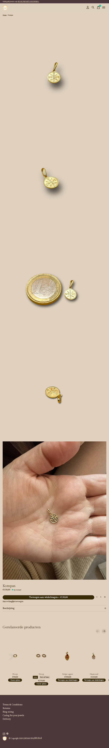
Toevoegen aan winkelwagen (48, 597)
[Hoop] (15, 655)
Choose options (15, 680)
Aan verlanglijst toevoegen (13, 601)
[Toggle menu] (103, 7)
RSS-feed (38, 738)
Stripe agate (67, 674)
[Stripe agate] (67, 655)
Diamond (94, 674)
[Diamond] (94, 655)
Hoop (15, 674)
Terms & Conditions (12, 704)
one (35, 677)
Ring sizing (8, 712)
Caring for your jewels (13, 715)
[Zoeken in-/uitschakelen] (93, 7)
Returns (6, 708)
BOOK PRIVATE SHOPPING (28, 2)
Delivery (7, 719)
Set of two (44, 677)
